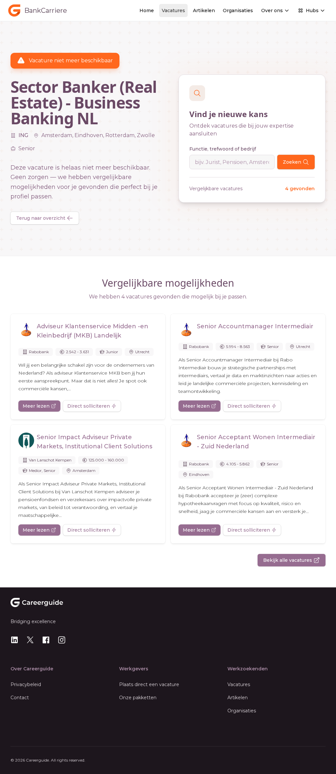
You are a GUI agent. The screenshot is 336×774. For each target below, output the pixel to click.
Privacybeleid (25, 684)
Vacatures (173, 10)
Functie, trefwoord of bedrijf (222, 149)
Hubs (312, 10)
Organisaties (238, 10)
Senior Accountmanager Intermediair (255, 326)
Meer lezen (36, 406)
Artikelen (204, 10)
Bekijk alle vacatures (287, 560)
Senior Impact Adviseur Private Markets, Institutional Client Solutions (94, 442)
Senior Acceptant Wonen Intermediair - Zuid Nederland (256, 442)
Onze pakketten (138, 698)
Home (146, 10)
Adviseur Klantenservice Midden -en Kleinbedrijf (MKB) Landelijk (92, 331)
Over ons (272, 10)
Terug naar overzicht (40, 218)
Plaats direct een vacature (149, 684)
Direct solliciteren (88, 406)
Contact (19, 698)
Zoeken (292, 162)
